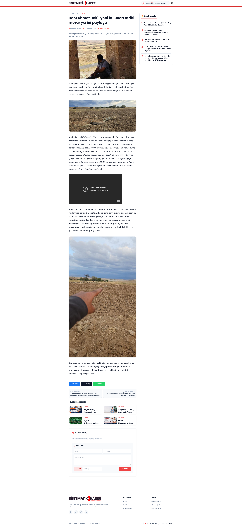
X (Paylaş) (87, 384)
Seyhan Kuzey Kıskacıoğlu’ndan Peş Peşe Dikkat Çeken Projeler (157, 24)
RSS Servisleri (127, 508)
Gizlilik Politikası (156, 501)
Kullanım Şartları (156, 505)
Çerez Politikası (156, 508)
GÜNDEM (82, 13)
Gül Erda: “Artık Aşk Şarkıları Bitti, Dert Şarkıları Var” (157, 40)
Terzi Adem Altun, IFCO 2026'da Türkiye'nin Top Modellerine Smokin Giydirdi (158, 49)
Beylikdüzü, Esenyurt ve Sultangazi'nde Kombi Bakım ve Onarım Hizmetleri (156, 32)
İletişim (125, 505)
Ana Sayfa (72, 13)
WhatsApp (100, 384)
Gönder (125, 469)
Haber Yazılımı (152, 523)
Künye (125, 501)
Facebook (75, 384)
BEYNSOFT (169, 523)
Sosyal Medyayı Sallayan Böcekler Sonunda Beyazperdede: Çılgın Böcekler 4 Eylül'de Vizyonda (157, 58)
